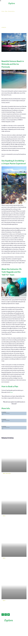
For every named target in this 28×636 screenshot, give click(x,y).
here (11, 392)
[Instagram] (5, 614)
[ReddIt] (20, 54)
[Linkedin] (16, 54)
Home (2, 11)
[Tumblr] (23, 54)
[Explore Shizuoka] (14, 620)
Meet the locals (7, 473)
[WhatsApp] (13, 54)
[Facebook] (2, 54)
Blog (6, 11)
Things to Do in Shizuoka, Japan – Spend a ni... (11, 563)
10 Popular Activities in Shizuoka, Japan (11, 604)
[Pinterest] (9, 54)
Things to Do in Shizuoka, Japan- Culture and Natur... (11, 520)
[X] (6, 54)
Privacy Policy (14, 626)
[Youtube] (8, 614)
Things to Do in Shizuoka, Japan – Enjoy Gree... (11, 478)
